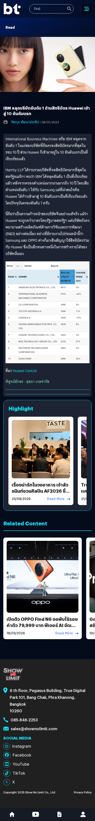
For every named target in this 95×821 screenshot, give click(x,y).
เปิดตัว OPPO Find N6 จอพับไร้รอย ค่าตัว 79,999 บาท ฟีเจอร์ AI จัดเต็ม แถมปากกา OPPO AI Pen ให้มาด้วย (42, 625)
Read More (56, 499)
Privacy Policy (83, 792)
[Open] (87, 9)
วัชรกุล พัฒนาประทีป (25, 122)
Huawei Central (25, 371)
